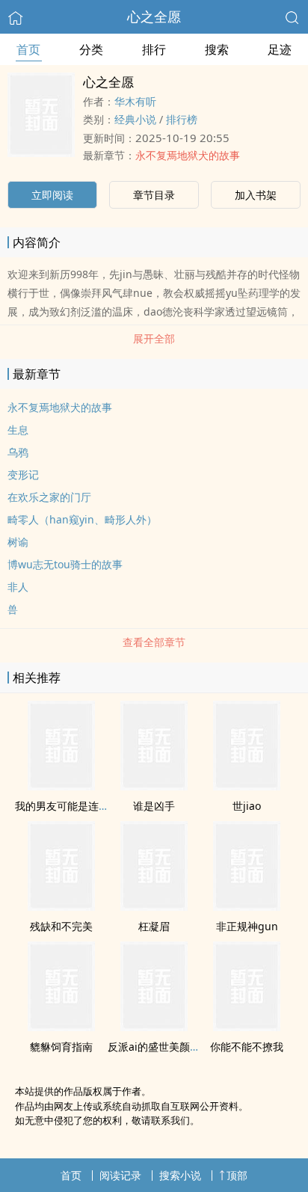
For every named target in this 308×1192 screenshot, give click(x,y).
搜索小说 (180, 1175)
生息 (17, 430)
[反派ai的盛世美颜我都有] (154, 1027)
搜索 (217, 49)
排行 (154, 49)
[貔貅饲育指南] (61, 1027)
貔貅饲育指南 (61, 1046)
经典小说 (135, 119)
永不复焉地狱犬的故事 (187, 155)
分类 (91, 49)
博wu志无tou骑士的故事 (65, 564)
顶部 (237, 1175)
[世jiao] (246, 786)
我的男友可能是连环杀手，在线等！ (98, 806)
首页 (28, 49)
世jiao (246, 806)
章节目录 (154, 195)
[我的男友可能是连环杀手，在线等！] (61, 786)
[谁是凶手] (154, 786)
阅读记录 (120, 1175)
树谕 (17, 542)
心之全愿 (154, 16)
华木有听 (135, 101)
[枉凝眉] (154, 906)
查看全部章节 (154, 642)
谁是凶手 (154, 806)
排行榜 (181, 119)
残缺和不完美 (61, 926)
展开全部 (154, 338)
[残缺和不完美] (61, 906)
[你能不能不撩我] (246, 1027)
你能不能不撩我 (246, 1046)
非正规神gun (247, 926)
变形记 (23, 474)
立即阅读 (52, 195)
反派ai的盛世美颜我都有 (164, 1046)
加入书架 (256, 195)
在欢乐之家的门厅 (49, 497)
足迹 (280, 49)
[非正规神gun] (246, 906)
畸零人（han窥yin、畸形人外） (82, 519)
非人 (17, 587)
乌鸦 (17, 452)
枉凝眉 (154, 926)
